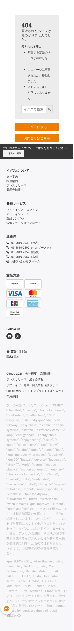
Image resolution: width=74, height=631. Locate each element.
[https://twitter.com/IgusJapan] (18, 336)
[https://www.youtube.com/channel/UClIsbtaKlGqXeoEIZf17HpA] (9, 336)
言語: (19, 351)
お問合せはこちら (37, 138)
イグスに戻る (37, 127)
